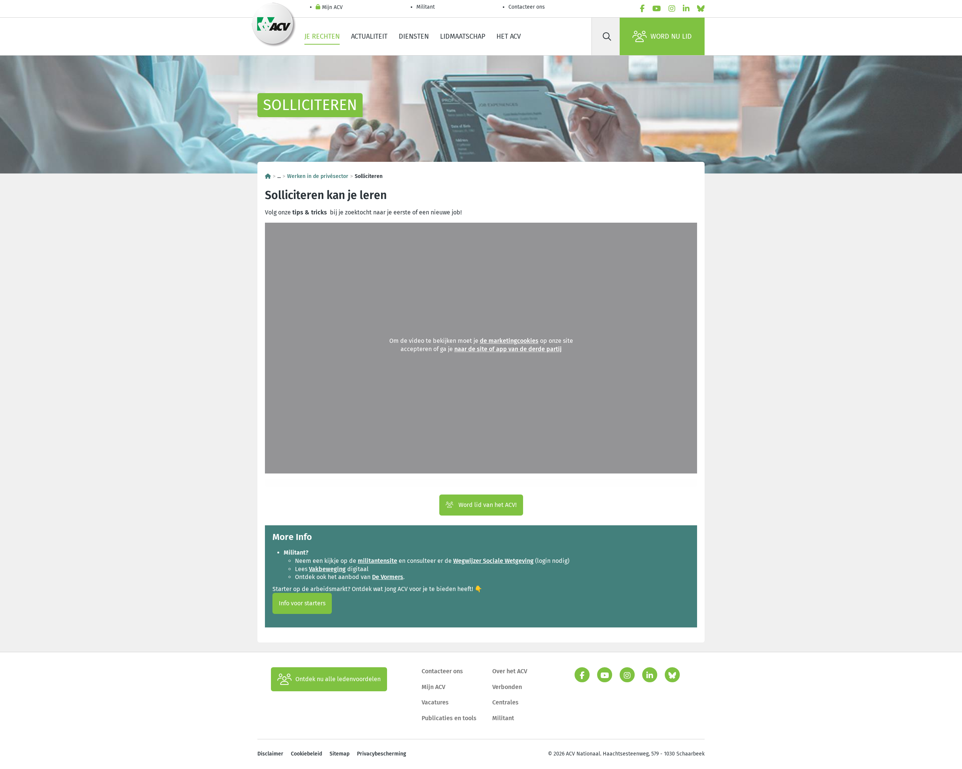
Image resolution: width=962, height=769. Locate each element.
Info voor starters (302, 603)
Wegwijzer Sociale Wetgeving (493, 560)
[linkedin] (686, 8)
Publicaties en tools (449, 718)
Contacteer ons (526, 7)
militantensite (377, 560)
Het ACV (508, 36)
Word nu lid (671, 36)
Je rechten (322, 36)
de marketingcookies (509, 341)
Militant (425, 7)
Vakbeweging (327, 569)
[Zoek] (607, 36)
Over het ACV (509, 671)
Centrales (505, 702)
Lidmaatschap (462, 36)
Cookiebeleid (306, 754)
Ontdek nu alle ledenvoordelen (338, 679)
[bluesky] (700, 8)
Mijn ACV (332, 7)
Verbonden (507, 687)
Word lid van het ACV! (487, 504)
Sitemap (339, 754)
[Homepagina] (268, 176)
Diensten (414, 36)
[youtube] (657, 8)
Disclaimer (270, 754)
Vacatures (435, 702)
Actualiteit (369, 36)
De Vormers (387, 577)
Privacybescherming (381, 754)
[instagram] (672, 8)
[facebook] (642, 8)
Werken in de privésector (317, 176)
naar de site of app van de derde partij (508, 349)
